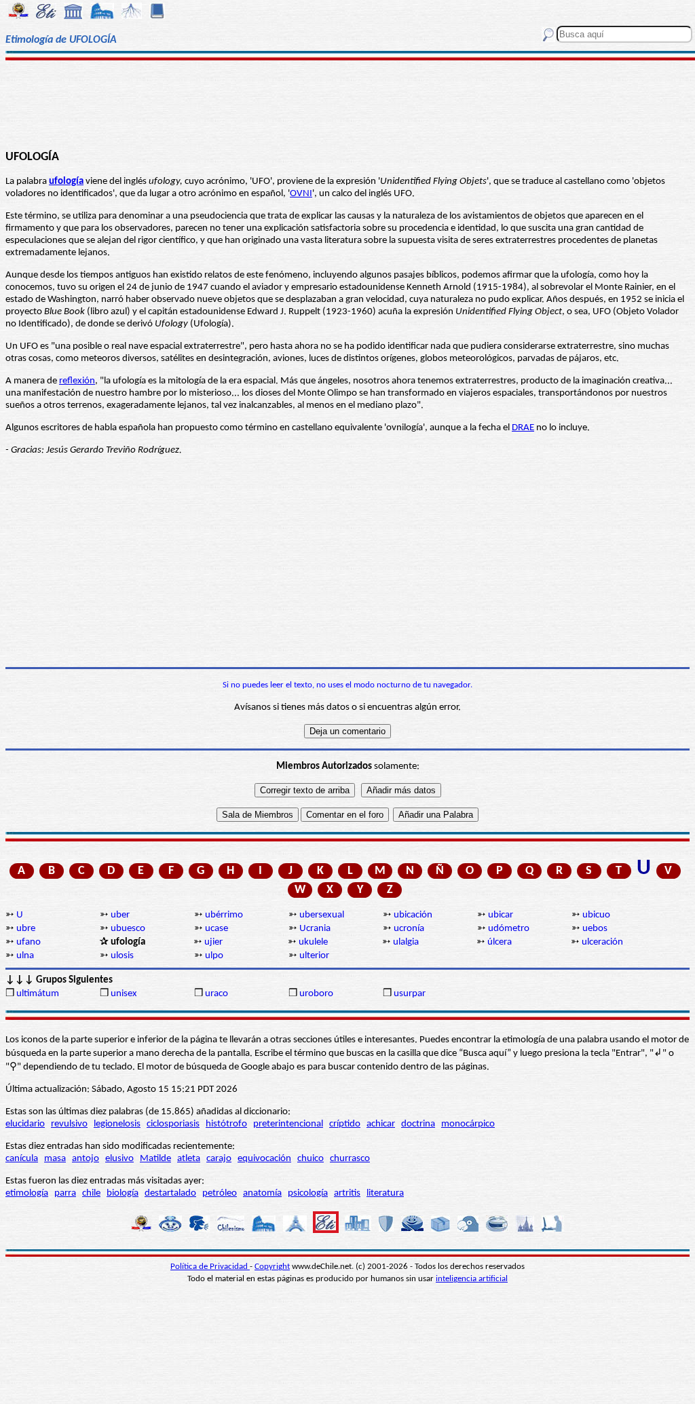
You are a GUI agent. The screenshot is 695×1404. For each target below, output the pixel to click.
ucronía (409, 929)
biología (122, 1193)
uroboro (316, 994)
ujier (213, 942)
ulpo (214, 956)
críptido (344, 1124)
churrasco (350, 1159)
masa (55, 1159)
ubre (25, 929)
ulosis (122, 956)
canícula (21, 1159)
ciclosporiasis (173, 1124)
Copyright (272, 1266)
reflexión (77, 381)
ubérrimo (224, 915)
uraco (216, 994)
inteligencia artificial (472, 1278)
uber (120, 915)
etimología (26, 1193)
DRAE (523, 428)
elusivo (119, 1159)
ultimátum (37, 994)
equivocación (264, 1159)
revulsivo (69, 1124)
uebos (594, 929)
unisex (124, 994)
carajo (218, 1159)
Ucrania (315, 929)
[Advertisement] (347, 103)
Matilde (155, 1159)
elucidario (25, 1124)
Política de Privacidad (210, 1266)
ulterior (314, 956)
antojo (85, 1159)
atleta (188, 1159)
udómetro (508, 929)
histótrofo (226, 1124)
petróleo (219, 1193)
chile (91, 1193)
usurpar (410, 994)
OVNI (301, 194)
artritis (347, 1193)
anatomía (262, 1193)
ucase (216, 929)
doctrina (418, 1124)
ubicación (413, 915)
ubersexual (321, 915)
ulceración (602, 942)
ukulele (313, 942)
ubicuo (596, 915)
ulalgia (406, 942)
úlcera (499, 942)
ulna (25, 956)
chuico (310, 1159)
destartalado (170, 1193)
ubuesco (128, 929)
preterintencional (288, 1124)
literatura (385, 1193)
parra (65, 1193)
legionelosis (117, 1124)
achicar (381, 1124)
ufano (28, 942)
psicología (308, 1193)
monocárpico (468, 1124)
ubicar (500, 915)
